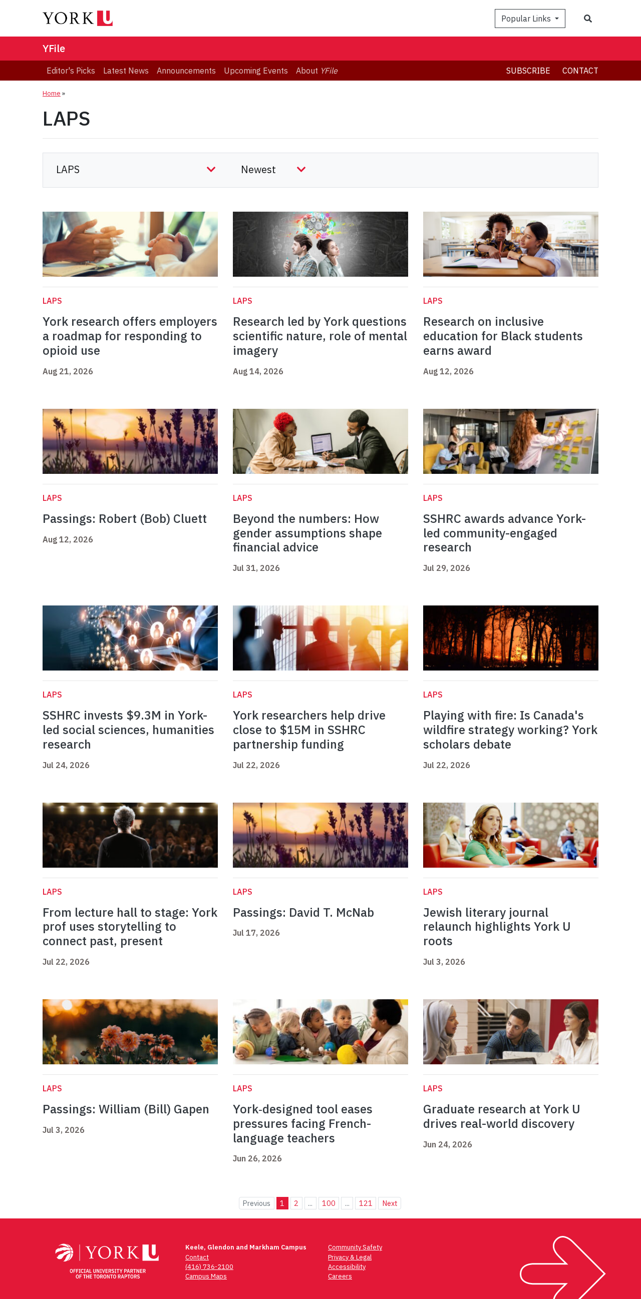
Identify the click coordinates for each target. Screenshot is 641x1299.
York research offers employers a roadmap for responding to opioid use (130, 335)
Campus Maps (206, 1276)
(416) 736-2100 (209, 1266)
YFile (54, 48)
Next (390, 1203)
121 (366, 1203)
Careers (340, 1276)
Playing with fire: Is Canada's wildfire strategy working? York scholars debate (510, 729)
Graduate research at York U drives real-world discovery (501, 1116)
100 (329, 1203)
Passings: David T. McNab (303, 912)
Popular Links (527, 19)
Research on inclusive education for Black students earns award (503, 335)
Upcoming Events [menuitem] (256, 71)
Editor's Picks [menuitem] (71, 71)
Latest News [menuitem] (126, 71)
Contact (580, 71)
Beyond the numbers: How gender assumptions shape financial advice (307, 532)
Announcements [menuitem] (186, 71)
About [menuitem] (317, 71)
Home (52, 93)
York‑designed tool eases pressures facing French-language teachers (303, 1123)
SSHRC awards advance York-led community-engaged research (504, 532)
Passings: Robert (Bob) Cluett (125, 518)
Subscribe (528, 71)
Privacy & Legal (350, 1257)
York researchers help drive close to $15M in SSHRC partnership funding (309, 729)
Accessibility (347, 1266)
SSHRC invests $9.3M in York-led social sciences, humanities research (128, 729)
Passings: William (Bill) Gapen (126, 1109)
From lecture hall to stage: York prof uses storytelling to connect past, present (130, 926)
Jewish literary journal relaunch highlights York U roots (497, 926)
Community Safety (355, 1247)
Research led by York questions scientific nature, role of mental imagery (320, 335)
